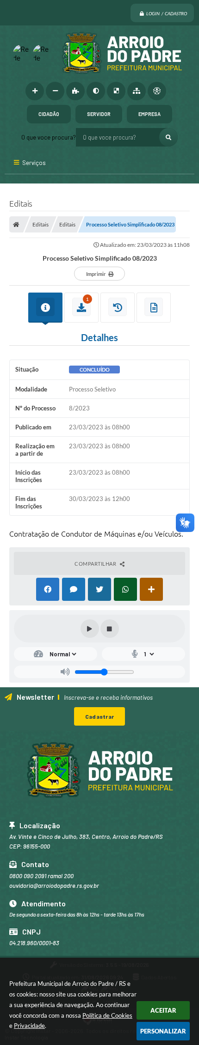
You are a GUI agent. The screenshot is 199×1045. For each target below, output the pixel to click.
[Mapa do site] (136, 91)
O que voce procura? (48, 137)
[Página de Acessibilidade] (157, 91)
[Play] (90, 628)
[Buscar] (168, 137)
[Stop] (109, 628)
